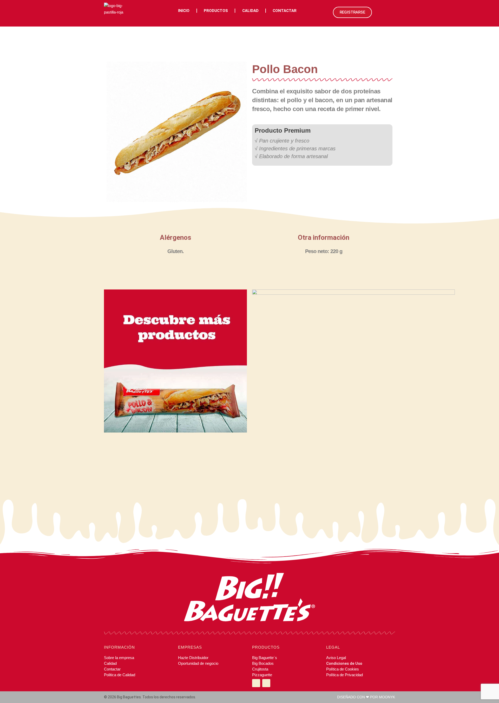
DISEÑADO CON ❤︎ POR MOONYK (366, 697)
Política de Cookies (342, 669)
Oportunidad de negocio (198, 663)
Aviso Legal (336, 657)
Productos (216, 10)
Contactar (285, 10)
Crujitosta (260, 669)
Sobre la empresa (119, 657)
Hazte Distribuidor (193, 657)
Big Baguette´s (264, 657)
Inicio (183, 10)
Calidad (250, 10)
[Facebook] (266, 683)
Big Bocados (263, 663)
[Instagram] (256, 683)
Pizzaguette (262, 675)
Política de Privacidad (344, 675)
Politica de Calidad (119, 675)
